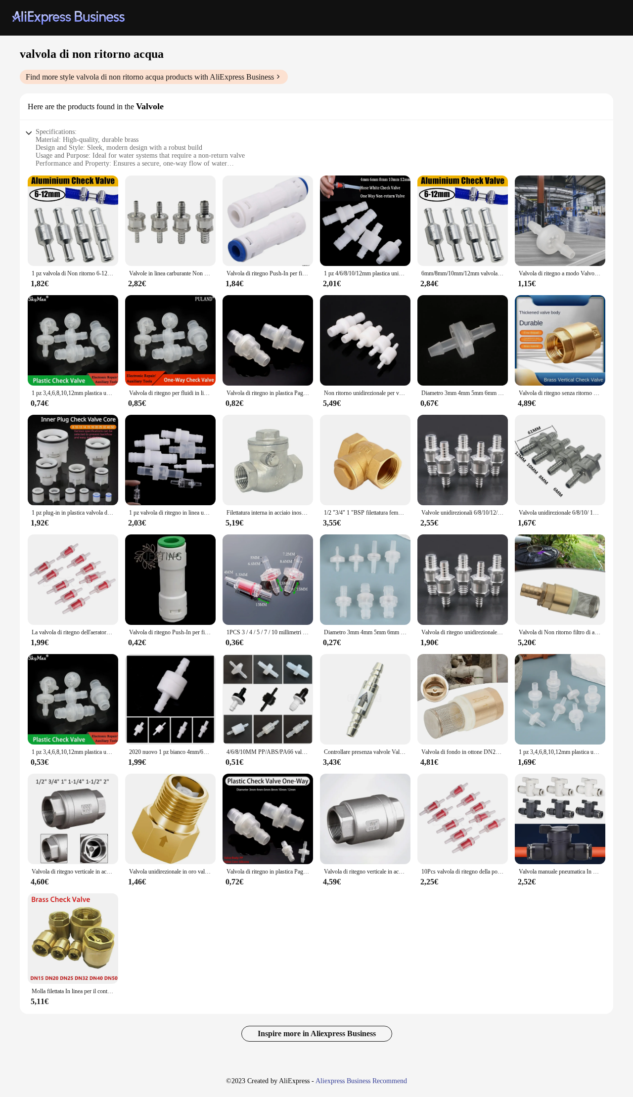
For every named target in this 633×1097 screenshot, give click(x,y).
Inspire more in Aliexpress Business (317, 1033)
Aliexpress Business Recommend (361, 1081)
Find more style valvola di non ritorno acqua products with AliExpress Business (150, 77)
